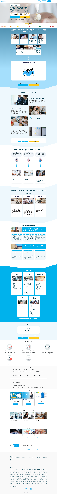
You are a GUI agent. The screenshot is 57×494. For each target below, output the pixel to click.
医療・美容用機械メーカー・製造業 (28, 481)
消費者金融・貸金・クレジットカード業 (40, 473)
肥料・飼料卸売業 (31, 476)
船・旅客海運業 (12, 478)
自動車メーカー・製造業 (38, 480)
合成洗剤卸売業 (43, 476)
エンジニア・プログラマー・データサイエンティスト (19, 472)
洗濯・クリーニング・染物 (16, 471)
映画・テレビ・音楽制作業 (39, 478)
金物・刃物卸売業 (35, 476)
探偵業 (32, 472)
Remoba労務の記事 (15, 462)
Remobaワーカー (11, 460)
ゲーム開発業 (17, 479)
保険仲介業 (14, 473)
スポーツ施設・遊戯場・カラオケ (16, 470)
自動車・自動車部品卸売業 (32, 477)
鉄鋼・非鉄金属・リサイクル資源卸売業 (42, 477)
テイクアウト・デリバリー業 (22, 471)
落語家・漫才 (28, 470)
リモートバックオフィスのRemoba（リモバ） (14, 486)
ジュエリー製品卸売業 (13, 476)
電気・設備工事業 (30, 484)
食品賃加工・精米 (43, 470)
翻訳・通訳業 (29, 472)
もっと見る (28, 424)
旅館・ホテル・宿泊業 (40, 471)
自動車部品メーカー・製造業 (26, 480)
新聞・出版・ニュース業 (34, 478)
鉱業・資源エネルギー (40, 484)
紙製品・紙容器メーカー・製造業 (26, 483)
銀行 (14, 474)
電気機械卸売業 (27, 477)
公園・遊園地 (11, 470)
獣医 (10, 472)
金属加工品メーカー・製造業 (41, 481)
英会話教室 (25, 469)
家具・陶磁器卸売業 (18, 477)
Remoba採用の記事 (20, 462)
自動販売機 (17, 474)
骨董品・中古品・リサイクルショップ (27, 474)
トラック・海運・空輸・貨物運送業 (18, 478)
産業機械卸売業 (37, 477)
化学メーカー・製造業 (12, 483)
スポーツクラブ (22, 469)
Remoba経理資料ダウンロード (12, 457)
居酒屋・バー (31, 471)
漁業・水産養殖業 (45, 484)
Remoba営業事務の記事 (41, 462)
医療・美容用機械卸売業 (23, 477)
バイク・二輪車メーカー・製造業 (32, 480)
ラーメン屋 (34, 471)
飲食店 (36, 471)
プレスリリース (15, 445)
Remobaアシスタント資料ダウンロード (32, 457)
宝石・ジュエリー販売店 (39, 474)
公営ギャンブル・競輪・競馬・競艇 (23, 470)
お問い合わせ (25, 17)
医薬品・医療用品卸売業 (13, 477)
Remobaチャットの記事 (36, 462)
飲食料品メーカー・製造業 (25, 484)
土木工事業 (37, 484)
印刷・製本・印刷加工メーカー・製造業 (18, 483)
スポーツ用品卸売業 (27, 476)
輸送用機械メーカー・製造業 (20, 480)
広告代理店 (13, 472)
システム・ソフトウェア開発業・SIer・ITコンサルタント (24, 479)
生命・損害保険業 (17, 473)
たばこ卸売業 (17, 476)
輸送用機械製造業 (15, 480)
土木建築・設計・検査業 (45, 471)
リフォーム (34, 484)
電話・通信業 (38, 479)
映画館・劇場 (40, 470)
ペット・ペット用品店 (34, 474)
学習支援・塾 (38, 469)
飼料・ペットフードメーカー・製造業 (13, 484)
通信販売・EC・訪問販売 (21, 474)
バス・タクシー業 (23, 478)
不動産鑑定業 (26, 472)
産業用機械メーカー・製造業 (35, 481)
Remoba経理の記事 (11, 462)
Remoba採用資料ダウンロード (25, 457)
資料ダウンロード (15, 17)
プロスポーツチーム (32, 470)
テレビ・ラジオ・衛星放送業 (33, 479)
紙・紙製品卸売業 (39, 476)
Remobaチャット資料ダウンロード (39, 457)
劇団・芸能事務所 (36, 470)
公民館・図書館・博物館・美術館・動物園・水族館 (31, 469)
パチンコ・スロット (45, 469)
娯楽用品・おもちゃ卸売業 (22, 476)
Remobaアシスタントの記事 (25, 462)
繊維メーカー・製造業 (45, 483)
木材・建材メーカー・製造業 (39, 483)
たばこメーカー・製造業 (20, 484)
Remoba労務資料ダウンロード (18, 457)
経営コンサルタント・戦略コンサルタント (37, 472)
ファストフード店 (27, 471)
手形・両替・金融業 (21, 473)
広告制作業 (30, 478)
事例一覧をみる (28, 262)
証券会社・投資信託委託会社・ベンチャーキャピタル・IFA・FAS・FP (30, 473)
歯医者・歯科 (15, 469)
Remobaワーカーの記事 (30, 462)
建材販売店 (43, 474)
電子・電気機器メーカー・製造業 (21, 481)
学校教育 (41, 469)
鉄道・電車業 (27, 478)
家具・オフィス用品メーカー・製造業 (32, 483)
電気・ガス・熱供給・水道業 (42, 479)
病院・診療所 (18, 469)
